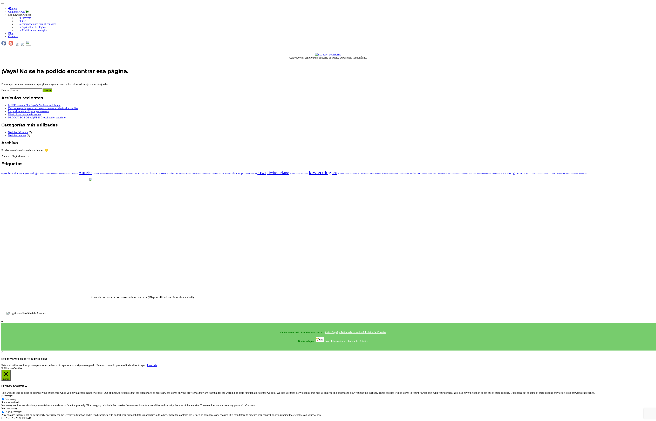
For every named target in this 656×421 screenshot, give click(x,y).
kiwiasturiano (278, 172)
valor (563, 173)
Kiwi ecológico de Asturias (348, 173)
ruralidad (472, 173)
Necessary (11, 399)
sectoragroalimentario (517, 173)
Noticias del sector (18, 132)
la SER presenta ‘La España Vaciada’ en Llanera (34, 105)
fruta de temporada (203, 173)
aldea (42, 173)
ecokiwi (151, 173)
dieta (143, 173)
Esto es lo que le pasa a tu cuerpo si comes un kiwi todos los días (43, 108)
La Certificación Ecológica (32, 30)
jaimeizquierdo (251, 173)
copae (137, 173)
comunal (129, 173)
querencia (443, 173)
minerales (403, 173)
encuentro (183, 173)
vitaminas (570, 173)
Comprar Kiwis (17, 11)
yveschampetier (580, 173)
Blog (10, 33)
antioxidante (73, 173)
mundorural (414, 173)
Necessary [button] (6, 395)
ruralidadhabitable (484, 173)
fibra (189, 173)
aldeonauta (63, 173)
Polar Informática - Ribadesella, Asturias (346, 341)
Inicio (14, 8)
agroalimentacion (12, 173)
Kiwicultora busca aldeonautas (24, 114)
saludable (500, 173)
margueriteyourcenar (390, 173)
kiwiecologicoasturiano (299, 173)
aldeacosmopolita (51, 173)
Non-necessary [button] (9, 408)
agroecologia (31, 173)
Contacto (13, 36)
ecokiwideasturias (167, 173)
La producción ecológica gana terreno (28, 111)
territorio (555, 173)
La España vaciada (367, 173)
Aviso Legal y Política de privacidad (345, 332)
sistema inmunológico (540, 173)
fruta (194, 173)
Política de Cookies (375, 332)
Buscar (47, 90)
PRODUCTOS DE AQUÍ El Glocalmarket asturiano (37, 117)
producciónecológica (430, 173)
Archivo (5, 156)
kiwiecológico (323, 172)
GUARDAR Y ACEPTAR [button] (16, 418)
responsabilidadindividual (458, 173)
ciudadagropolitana (110, 173)
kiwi (261, 172)
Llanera (378, 173)
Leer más (152, 365)
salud (494, 173)
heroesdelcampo (234, 173)
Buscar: (5, 90)
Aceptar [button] (142, 365)
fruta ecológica (218, 173)
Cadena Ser (97, 173)
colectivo (122, 173)
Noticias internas (17, 135)
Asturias (85, 172)
